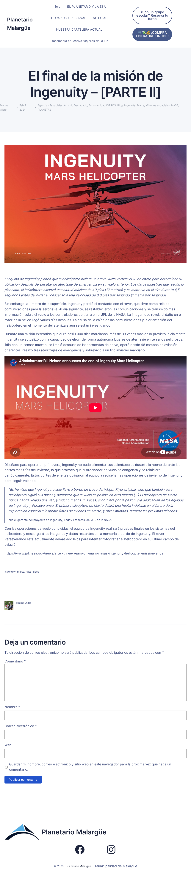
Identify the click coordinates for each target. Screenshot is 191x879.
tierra (36, 571)
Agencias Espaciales (50, 105)
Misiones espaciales (158, 105)
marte (20, 571)
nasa (29, 571)
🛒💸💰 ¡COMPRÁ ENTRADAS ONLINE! (152, 34)
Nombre (12, 707)
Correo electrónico (20, 726)
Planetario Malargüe (74, 832)
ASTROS (110, 105)
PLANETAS (44, 109)
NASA (174, 105)
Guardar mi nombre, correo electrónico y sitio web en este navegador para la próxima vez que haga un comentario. (90, 767)
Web (7, 745)
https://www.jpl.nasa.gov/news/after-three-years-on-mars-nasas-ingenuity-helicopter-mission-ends (83, 553)
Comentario (15, 661)
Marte (140, 105)
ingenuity (10, 571)
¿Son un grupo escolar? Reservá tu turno (152, 15)
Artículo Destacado (75, 105)
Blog (120, 105)
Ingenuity (130, 105)
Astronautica (96, 105)
